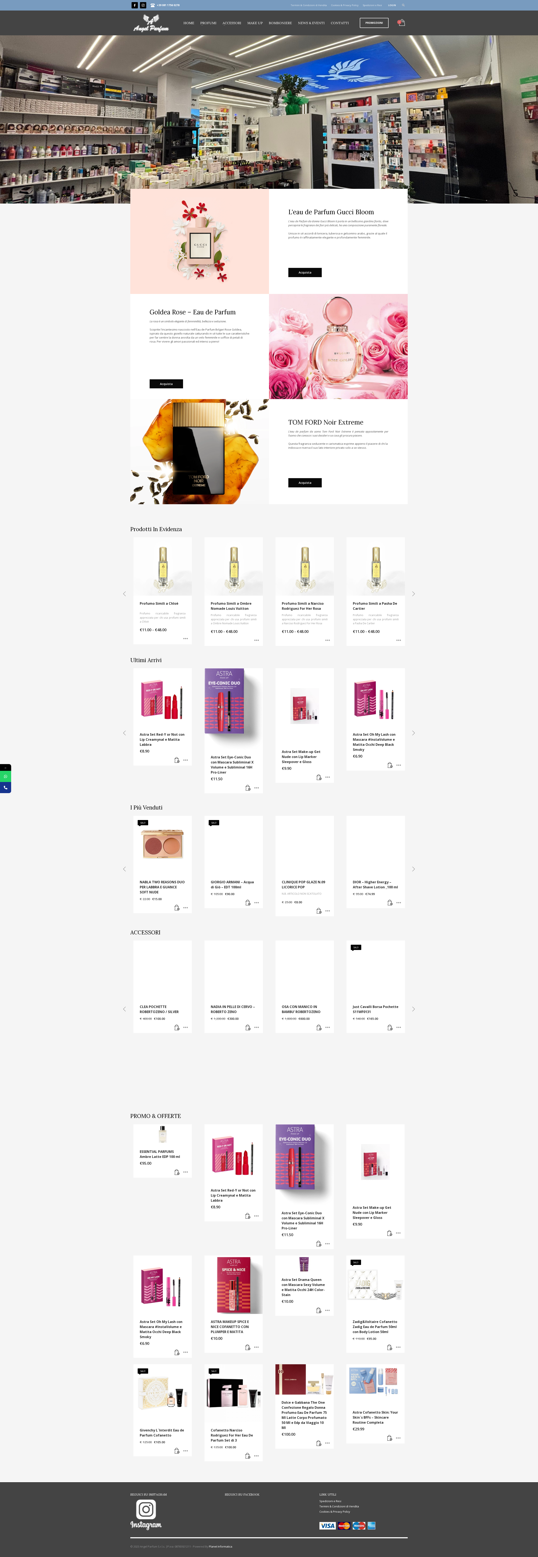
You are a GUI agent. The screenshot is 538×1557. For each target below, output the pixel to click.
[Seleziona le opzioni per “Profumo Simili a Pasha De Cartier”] (256, 640)
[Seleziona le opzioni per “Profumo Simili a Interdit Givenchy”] (398, 640)
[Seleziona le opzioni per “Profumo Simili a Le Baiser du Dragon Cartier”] (327, 640)
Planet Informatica (220, 1546)
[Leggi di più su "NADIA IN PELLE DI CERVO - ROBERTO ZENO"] (248, 1028)
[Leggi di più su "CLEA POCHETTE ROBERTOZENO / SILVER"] (177, 1028)
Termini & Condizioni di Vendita (309, 5)
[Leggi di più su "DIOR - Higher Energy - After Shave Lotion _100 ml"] (390, 903)
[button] (177, 777)
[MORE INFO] (185, 777)
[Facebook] (135, 5)
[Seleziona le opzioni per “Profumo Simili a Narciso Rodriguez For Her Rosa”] (185, 640)
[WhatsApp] (5, 776)
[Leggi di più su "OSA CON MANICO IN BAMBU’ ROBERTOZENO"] (319, 1028)
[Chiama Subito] (5, 787)
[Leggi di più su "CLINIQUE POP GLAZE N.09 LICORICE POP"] (319, 911)
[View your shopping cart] (401, 23)
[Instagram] (143, 5)
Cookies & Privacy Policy (345, 5)
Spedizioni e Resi (372, 5)
